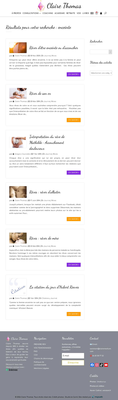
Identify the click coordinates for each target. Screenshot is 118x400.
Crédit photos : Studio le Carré (65, 397)
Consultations (31, 13)
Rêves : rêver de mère (44, 238)
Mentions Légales (41, 368)
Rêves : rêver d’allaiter (44, 192)
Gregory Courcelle (22, 154)
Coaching (48, 13)
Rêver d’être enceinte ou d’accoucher (53, 47)
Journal (47, 56)
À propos (16, 13)
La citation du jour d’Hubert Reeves (54, 287)
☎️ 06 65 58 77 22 (97, 356)
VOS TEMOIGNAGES (42, 348)
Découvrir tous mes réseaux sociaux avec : (15, 366)
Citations (46, 298)
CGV (36, 355)
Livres (86, 13)
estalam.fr (107, 390)
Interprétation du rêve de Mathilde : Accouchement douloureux (47, 142)
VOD (79, 13)
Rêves (54, 56)
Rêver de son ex (40, 93)
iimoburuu (101, 382)
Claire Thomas (21, 56)
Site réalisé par (85, 397)
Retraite (70, 13)
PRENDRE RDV (40, 344)
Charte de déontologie (43, 358)
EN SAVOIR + (73, 74)
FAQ (35, 351)
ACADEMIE (60, 13)
